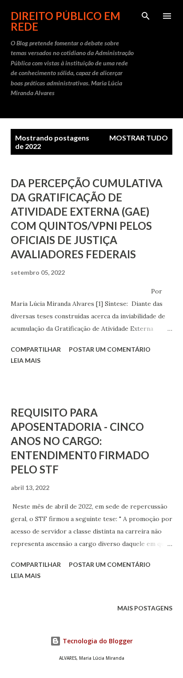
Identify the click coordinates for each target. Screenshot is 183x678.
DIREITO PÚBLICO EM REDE (65, 21)
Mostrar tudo (138, 137)
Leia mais (25, 360)
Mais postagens (144, 608)
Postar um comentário (110, 349)
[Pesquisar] (145, 16)
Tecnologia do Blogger (97, 641)
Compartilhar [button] (36, 349)
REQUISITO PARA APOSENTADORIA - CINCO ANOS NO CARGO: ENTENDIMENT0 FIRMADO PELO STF (80, 441)
